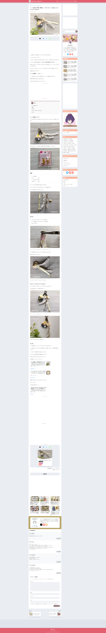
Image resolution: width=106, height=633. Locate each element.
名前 (31, 592)
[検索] (76, 31)
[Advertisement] (45, 48)
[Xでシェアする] (40, 38)
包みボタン (65, 149)
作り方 (64, 182)
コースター (69, 143)
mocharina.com (32, 368)
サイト (31, 600)
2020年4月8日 (32, 534)
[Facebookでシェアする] (43, 38)
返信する (59, 538)
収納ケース (70, 149)
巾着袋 (74, 149)
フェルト (65, 146)
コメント (32, 581)
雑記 (65, 152)
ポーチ (72, 146)
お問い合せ (75, 1)
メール (31, 596)
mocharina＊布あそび (36, 1)
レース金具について (35, 105)
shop (66, 1)
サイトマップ (63, 1)
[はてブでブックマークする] (46, 38)
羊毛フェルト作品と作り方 (56, 468)
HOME (53, 629)
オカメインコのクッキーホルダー (37, 110)
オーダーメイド (70, 1)
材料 (32, 107)
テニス (73, 143)
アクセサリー (66, 140)
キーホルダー (58, 469)
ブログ (69, 146)
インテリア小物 (71, 140)
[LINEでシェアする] (50, 38)
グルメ (65, 143)
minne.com (32, 394)
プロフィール (58, 1)
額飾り (68, 152)
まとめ (33, 112)
